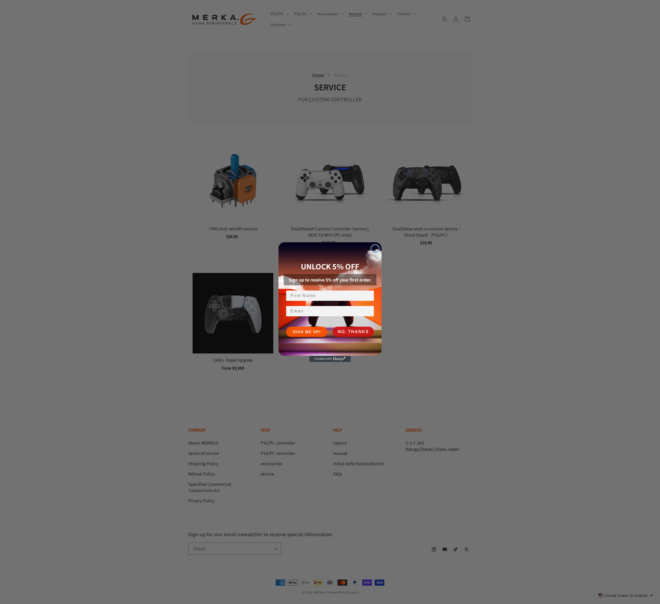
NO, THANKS (353, 331)
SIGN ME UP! (307, 332)
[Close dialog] (375, 249)
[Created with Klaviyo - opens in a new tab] (330, 359)
